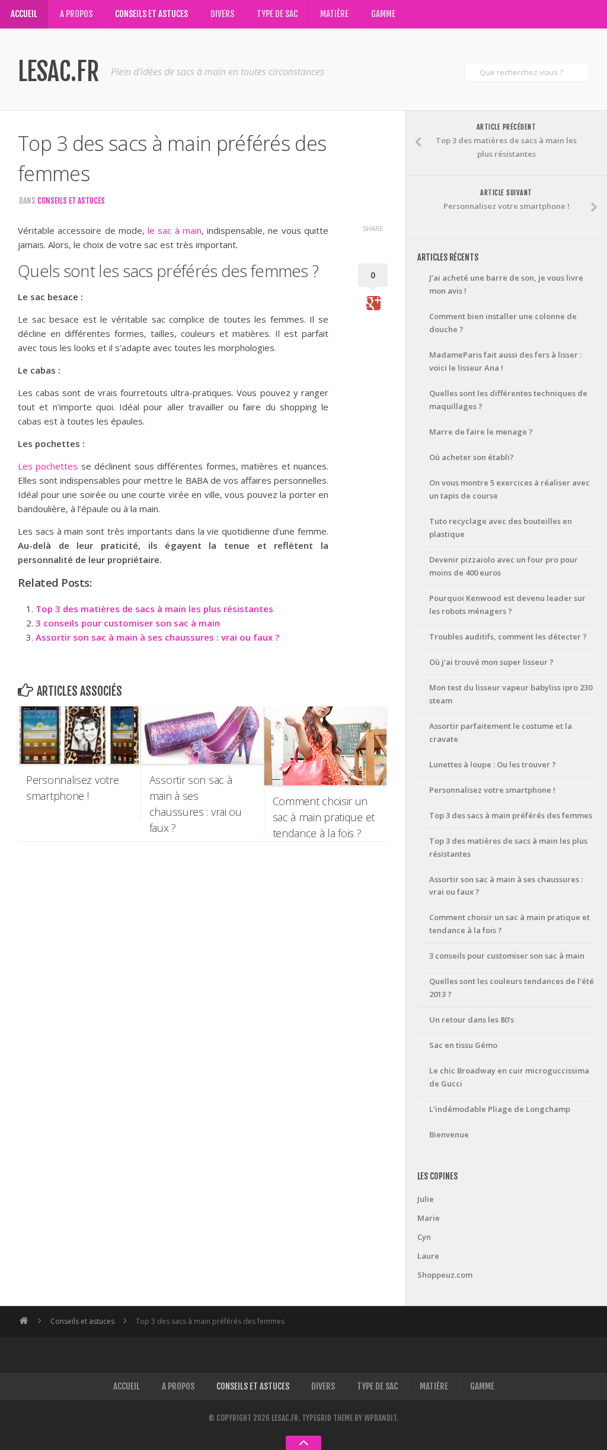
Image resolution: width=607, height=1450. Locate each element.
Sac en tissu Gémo (463, 1045)
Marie (428, 1218)
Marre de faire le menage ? (481, 431)
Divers (222, 14)
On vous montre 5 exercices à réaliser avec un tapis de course (509, 489)
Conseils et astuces (151, 14)
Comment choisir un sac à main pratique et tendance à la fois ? (509, 923)
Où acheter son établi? (471, 457)
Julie (425, 1199)
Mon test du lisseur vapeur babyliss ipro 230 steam (510, 694)
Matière (334, 14)
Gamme (383, 14)
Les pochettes (48, 466)
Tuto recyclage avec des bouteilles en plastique (500, 527)
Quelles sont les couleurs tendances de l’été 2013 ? (511, 987)
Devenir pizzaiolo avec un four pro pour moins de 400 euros (503, 566)
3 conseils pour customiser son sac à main (128, 623)
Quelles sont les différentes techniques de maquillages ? (508, 399)
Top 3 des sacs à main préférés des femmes (510, 815)
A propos (76, 14)
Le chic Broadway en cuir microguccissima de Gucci (509, 1077)
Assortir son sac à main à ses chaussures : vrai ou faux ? (157, 637)
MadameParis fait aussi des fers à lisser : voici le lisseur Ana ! (505, 361)
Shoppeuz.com (444, 1274)
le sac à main (175, 230)
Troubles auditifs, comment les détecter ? (508, 636)
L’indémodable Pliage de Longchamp (499, 1109)
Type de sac (277, 14)
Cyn (424, 1237)
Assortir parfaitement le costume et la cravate (500, 732)
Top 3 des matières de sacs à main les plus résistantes (154, 609)
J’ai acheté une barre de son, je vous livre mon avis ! (506, 284)
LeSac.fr (58, 71)
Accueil (24, 14)
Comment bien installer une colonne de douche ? (503, 323)
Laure (428, 1255)
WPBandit (380, 1418)
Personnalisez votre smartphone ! (492, 790)
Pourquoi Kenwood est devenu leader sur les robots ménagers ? (507, 604)
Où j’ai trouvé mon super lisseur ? (491, 662)
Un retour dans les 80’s (471, 1019)
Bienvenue (449, 1134)
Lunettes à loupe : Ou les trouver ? (492, 764)
